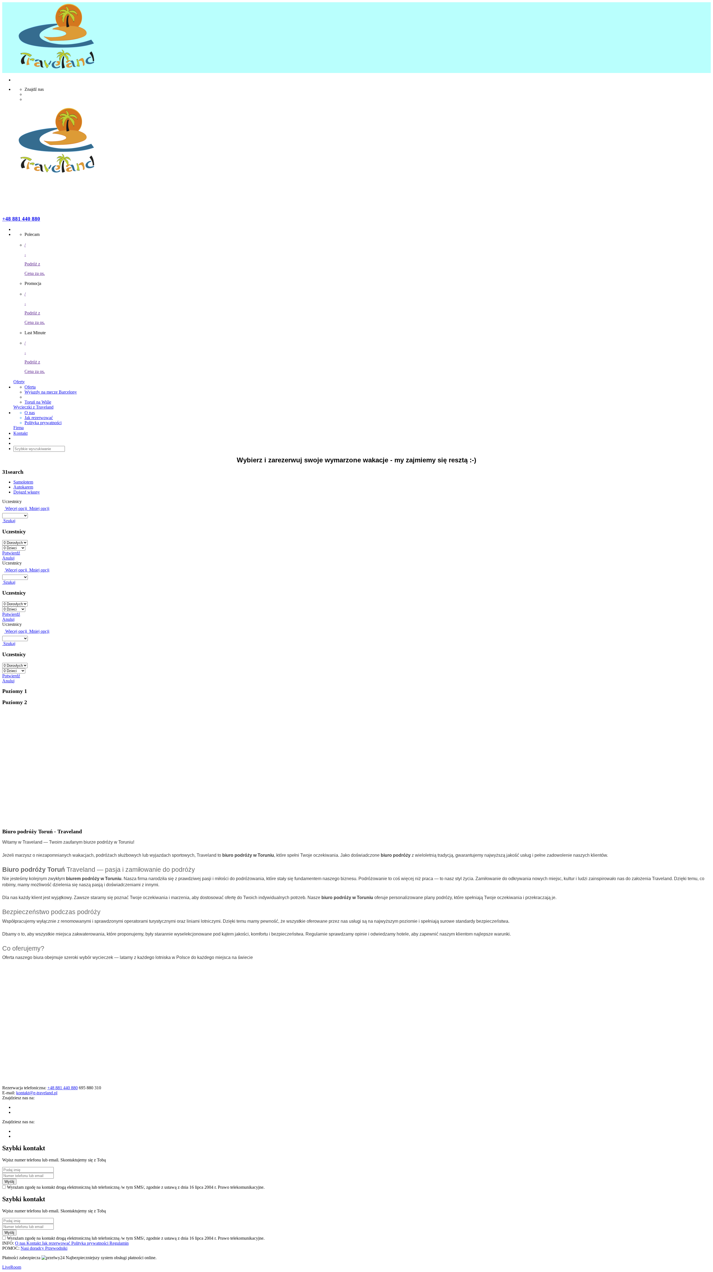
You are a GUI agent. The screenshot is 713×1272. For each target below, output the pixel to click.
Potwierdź (11, 553)
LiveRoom (11, 1267)
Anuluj (8, 558)
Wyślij (9, 1182)
